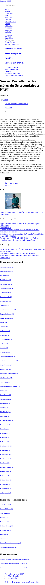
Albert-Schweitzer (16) (6, 267)
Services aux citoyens (14, 63)
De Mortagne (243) (5, 504)
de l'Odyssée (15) (4, 441)
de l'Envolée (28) (4, 437)
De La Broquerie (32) (6, 297)
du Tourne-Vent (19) (5, 488)
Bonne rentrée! (5, 228)
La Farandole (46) (5, 331)
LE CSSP (8, 36)
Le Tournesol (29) (5, 352)
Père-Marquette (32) (6, 399)
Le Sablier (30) (4, 348)
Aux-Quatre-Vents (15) (6, 284)
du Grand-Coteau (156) (6, 526)
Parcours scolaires (13, 48)
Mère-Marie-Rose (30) (6, 377)
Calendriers (9, 38)
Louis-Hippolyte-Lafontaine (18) (9, 360)
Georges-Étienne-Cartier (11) (8, 309)
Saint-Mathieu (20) (5, 412)
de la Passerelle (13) (5, 454)
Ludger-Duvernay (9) (6, 365)
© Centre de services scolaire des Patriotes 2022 (22, 582)
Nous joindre (12, 578)
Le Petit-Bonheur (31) (6, 339)
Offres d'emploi (13, 576)
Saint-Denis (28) (4, 407)
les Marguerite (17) (5, 492)
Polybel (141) (4, 517)
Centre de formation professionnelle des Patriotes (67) (15, 559)
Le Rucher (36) (4, 343)
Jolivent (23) (3, 322)
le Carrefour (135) (5, 534)
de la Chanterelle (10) (6, 446)
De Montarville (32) (5, 301)
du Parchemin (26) (5, 484)
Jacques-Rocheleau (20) (6, 318)
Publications (9, 40)
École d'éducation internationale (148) (10, 543)
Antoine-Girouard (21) (6, 271)
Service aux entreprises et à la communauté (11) (13, 567)
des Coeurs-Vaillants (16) (7, 467)
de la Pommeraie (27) (6, 458)
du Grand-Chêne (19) (6, 480)
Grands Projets (10, 42)
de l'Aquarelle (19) (5, 433)
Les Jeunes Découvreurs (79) (8, 356)
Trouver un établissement (14, 76)
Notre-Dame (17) (5, 382)
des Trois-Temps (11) (5, 471)
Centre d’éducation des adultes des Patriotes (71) (13, 563)
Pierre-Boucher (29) (5, 395)
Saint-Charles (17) (5, 403)
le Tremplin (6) (4, 538)
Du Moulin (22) (4, 305)
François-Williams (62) (6, 509)
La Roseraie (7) (4, 335)
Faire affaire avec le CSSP (14, 574)
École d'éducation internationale (16, 104)
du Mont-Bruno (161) (6, 530)
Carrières (9, 58)
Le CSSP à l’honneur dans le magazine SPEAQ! (17, 253)
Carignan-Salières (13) (6, 288)
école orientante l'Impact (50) (8, 547)
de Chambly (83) (4, 521)
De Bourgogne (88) (5, 292)
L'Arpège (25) (4, 326)
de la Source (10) (4, 463)
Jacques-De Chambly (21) (7, 314)
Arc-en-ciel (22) (4, 275)
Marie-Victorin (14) (5, 369)
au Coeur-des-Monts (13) (7, 420)
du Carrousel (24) (5, 475)
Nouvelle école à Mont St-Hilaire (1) (10, 386)
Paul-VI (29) (3, 390)
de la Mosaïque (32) (5, 450)
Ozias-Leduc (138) (5, 513)
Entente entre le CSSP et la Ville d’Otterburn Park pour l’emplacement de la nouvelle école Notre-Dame (20, 239)
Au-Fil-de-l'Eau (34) (5, 280)
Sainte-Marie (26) (5, 416)
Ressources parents (13, 53)
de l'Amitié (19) (4, 429)
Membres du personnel (13, 44)
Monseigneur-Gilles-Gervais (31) (9, 373)
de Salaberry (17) (5, 424)
